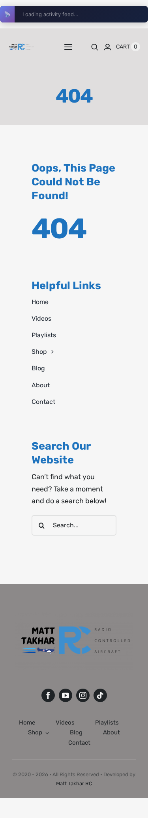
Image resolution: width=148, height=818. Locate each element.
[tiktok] (100, 695)
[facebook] (48, 695)
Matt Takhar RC (74, 783)
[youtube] (65, 695)
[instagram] (83, 695)
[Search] (95, 47)
